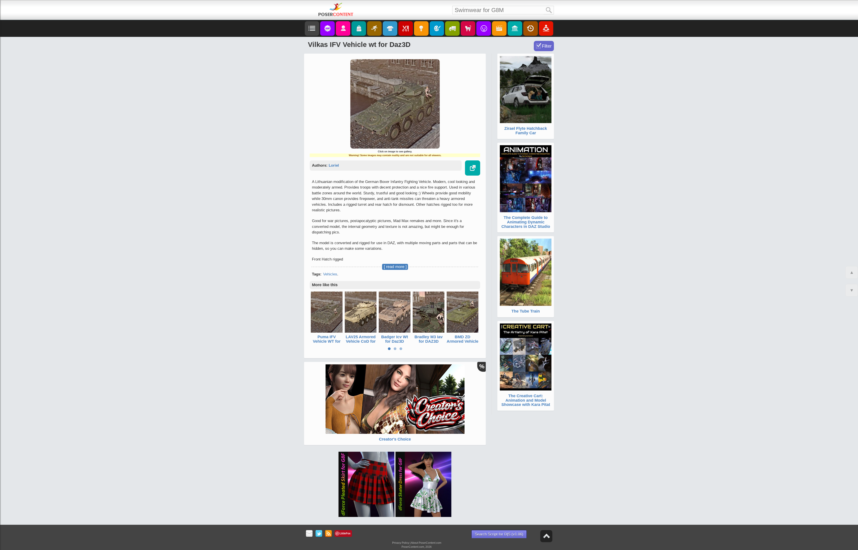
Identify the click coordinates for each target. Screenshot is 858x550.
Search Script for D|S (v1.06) (499, 534)
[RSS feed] (328, 533)
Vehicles (330, 274)
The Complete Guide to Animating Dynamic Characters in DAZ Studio (525, 222)
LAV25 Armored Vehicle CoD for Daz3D (361, 341)
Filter (547, 46)
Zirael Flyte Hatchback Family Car (525, 130)
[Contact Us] (309, 533)
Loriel (334, 165)
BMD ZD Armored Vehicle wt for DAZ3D (462, 341)
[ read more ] (395, 267)
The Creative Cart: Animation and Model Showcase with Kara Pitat (525, 400)
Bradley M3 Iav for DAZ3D (428, 339)
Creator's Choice (395, 439)
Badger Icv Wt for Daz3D (394, 339)
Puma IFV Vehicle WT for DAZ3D (327, 341)
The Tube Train (525, 311)
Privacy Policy (400, 542)
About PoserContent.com (426, 542)
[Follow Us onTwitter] (319, 533)
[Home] (335, 9)
